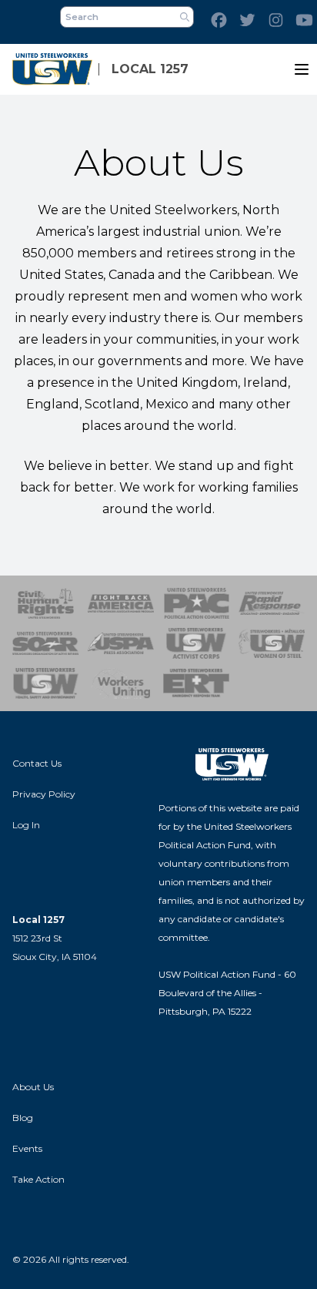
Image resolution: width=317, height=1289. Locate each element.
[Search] (184, 17)
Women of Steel (272, 643)
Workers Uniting (121, 683)
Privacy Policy (43, 794)
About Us (33, 1087)
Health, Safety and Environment (45, 683)
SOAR (45, 643)
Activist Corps (196, 643)
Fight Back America (121, 603)
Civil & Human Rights (45, 603)
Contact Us (37, 763)
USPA (121, 643)
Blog (22, 1117)
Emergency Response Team (196, 683)
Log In (26, 825)
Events (27, 1148)
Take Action (38, 1179)
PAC (196, 603)
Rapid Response (272, 603)
